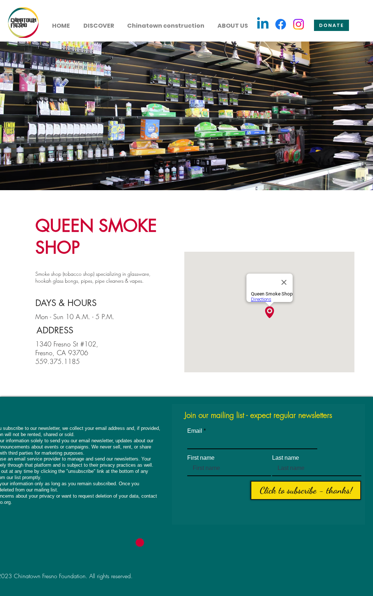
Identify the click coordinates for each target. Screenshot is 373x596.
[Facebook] (281, 24)
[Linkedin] (263, 24)
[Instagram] (298, 24)
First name (201, 458)
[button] (98, 23)
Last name (285, 458)
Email (194, 431)
